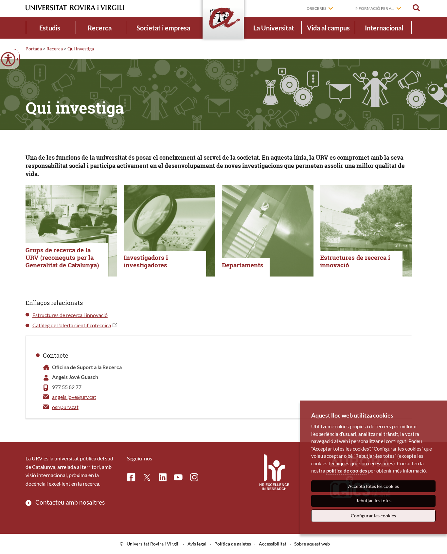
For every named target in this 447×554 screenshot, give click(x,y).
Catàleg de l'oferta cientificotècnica (71, 325)
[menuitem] (50, 28)
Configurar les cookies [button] (373, 515)
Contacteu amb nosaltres (70, 502)
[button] (416, 7)
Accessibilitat (272, 543)
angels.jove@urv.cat (74, 397)
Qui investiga (80, 48)
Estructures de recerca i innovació (70, 315)
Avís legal (197, 543)
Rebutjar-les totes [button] (373, 500)
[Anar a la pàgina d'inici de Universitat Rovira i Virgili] (75, 8)
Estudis (49, 28)
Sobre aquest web (312, 543)
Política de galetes (232, 543)
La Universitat (273, 28)
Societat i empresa (163, 28)
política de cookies (346, 471)
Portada (34, 48)
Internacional (384, 28)
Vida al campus (328, 28)
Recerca (100, 28)
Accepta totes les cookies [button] (373, 486)
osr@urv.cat (65, 407)
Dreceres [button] (316, 8)
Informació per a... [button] (374, 8)
